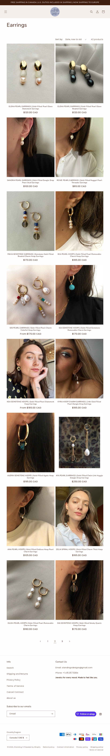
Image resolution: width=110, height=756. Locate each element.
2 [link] (55, 641)
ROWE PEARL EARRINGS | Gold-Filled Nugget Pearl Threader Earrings (79, 181)
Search (10, 668)
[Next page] (69, 641)
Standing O (19, 747)
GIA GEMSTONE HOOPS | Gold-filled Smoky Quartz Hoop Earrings (79, 624)
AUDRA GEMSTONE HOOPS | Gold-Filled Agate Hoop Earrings (30, 477)
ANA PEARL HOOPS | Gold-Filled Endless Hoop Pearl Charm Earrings (31, 550)
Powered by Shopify (32, 747)
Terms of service (96, 750)
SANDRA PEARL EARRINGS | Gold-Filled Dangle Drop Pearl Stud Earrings (30, 181)
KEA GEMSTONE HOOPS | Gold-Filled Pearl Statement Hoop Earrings (30, 403)
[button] (6, 12)
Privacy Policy (13, 680)
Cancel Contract (15, 692)
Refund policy (48, 747)
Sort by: (59, 39)
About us (11, 698)
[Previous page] (40, 641)
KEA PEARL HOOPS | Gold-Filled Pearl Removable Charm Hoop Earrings (79, 255)
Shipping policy (97, 747)
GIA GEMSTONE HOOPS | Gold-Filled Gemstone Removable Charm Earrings (79, 329)
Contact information (65, 747)
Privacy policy (82, 747)
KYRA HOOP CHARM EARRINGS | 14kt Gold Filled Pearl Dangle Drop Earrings (79, 403)
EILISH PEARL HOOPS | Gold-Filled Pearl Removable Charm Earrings (31, 624)
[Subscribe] (52, 714)
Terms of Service (15, 686)
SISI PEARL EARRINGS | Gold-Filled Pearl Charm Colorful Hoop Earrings (31, 329)
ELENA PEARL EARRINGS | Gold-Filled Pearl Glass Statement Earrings (31, 107)
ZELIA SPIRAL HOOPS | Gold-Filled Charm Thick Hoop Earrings (79, 550)
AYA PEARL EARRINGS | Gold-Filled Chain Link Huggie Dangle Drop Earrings (79, 477)
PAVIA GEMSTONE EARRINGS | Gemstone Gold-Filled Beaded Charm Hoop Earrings (31, 255)
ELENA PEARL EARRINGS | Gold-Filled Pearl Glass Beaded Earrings (79, 107)
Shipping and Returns (17, 674)
